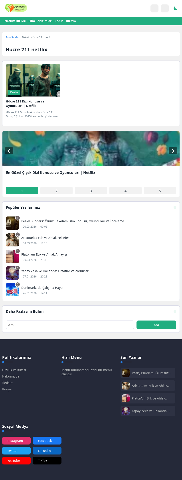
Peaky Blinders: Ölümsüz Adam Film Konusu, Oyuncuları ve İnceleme (150, 373)
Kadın (59, 21)
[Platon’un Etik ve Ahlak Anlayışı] (91, 257)
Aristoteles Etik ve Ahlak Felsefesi (149, 386)
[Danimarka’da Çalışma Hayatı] (91, 290)
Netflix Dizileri (15, 21)
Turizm (70, 21)
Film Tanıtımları (40, 21)
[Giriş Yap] (154, 8)
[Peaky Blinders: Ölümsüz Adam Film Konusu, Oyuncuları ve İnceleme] (91, 223)
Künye (7, 389)
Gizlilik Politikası (14, 370)
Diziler (14, 92)
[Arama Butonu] (165, 8)
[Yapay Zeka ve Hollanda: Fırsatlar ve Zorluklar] (91, 273)
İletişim (7, 383)
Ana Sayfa (12, 37)
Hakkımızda (10, 376)
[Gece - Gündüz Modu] (175, 8)
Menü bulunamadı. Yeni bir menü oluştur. (86, 372)
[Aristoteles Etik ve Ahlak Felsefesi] (91, 240)
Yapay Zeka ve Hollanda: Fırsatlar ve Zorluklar (150, 411)
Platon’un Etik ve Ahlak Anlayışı (148, 398)
